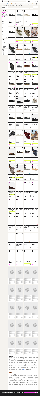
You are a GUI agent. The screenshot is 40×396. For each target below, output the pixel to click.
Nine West (28, 8)
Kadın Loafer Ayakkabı (20, 5)
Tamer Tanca (21, 8)
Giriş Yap (37, 1)
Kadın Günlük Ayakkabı (15, 5)
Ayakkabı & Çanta (7, 5)
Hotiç (9, 8)
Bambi (14, 8)
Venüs (24, 8)
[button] (11, 36)
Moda (4, 5)
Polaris (17, 8)
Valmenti (31, 8)
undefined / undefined (5, 8)
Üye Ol (35, 1)
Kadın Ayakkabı (11, 5)
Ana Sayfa (3, 5)
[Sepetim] (32, 1)
